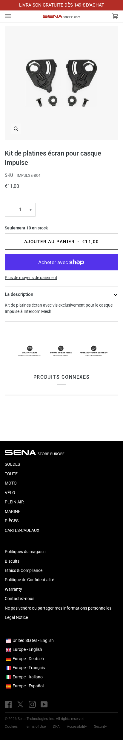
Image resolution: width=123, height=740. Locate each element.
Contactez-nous (19, 598)
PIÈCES (12, 520)
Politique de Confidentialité (29, 579)
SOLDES (12, 464)
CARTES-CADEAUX (22, 530)
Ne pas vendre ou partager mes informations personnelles (58, 608)
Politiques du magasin (25, 551)
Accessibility (77, 726)
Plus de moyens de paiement (31, 277)
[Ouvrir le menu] (14, 16)
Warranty (13, 589)
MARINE (12, 511)
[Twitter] (20, 704)
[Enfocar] (61, 83)
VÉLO (10, 492)
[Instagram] (32, 704)
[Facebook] (8, 704)
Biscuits (12, 561)
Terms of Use (35, 726)
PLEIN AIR (14, 502)
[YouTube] (44, 704)
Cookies (11, 726)
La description (19, 294)
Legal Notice (16, 617)
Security (100, 726)
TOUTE (11, 473)
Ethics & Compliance (23, 570)
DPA (56, 726)
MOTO (11, 483)
